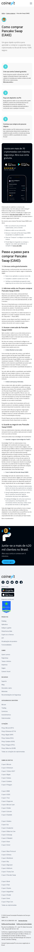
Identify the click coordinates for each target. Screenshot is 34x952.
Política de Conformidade (24, 924)
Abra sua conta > (8, 82)
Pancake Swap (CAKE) (23, 13)
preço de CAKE (17, 246)
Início (3, 13)
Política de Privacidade (8, 924)
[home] (8, 3)
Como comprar (10, 13)
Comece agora (8, 562)
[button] (30, 3)
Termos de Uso (22, 921)
